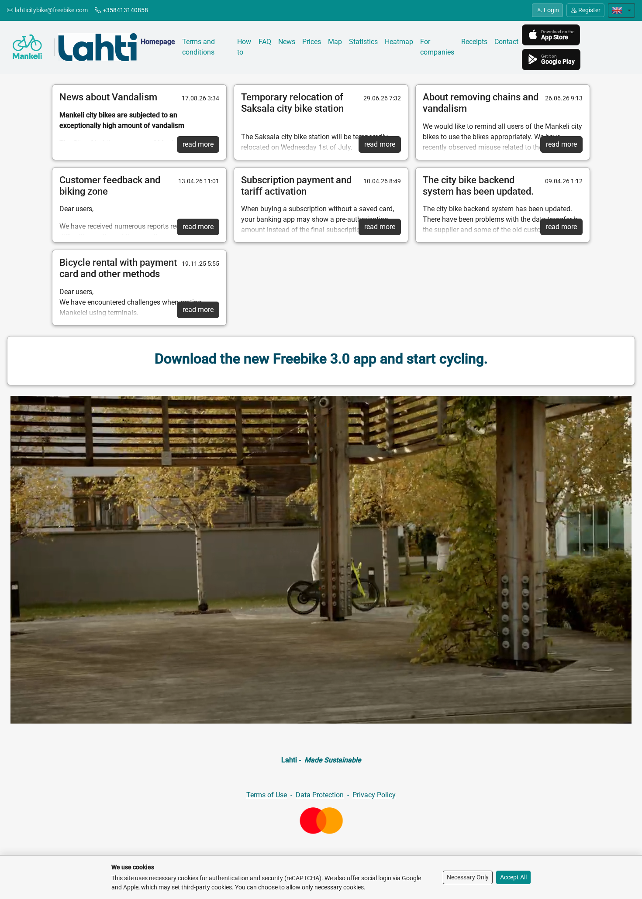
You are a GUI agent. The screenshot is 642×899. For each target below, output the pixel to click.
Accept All (513, 877)
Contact (506, 42)
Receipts (474, 42)
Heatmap (399, 42)
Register (589, 10)
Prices (311, 42)
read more (198, 144)
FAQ (265, 42)
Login (551, 10)
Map (335, 42)
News (286, 42)
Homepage (158, 42)
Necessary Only (468, 877)
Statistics (363, 42)
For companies (437, 47)
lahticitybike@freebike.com (51, 10)
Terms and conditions (198, 47)
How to (244, 47)
